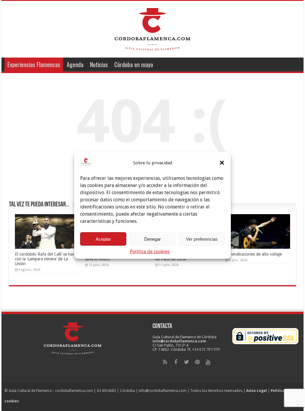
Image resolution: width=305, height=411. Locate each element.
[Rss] (165, 362)
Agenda (75, 64)
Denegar (152, 238)
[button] (222, 163)
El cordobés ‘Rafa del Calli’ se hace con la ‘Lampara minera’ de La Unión (46, 259)
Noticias (99, 64)
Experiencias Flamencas (33, 64)
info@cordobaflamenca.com (179, 341)
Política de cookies (149, 251)
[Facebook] (175, 362)
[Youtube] (208, 362)
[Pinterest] (197, 362)
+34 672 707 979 (206, 349)
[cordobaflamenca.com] (152, 28)
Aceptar (103, 238)
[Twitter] (186, 362)
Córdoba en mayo (133, 64)
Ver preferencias (202, 238)
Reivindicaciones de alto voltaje (253, 254)
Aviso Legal (256, 391)
